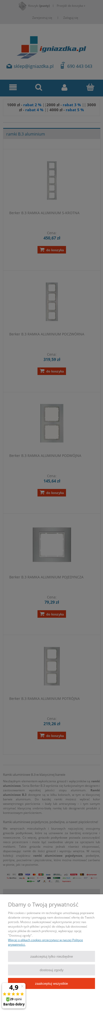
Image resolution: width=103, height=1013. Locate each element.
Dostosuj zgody (52, 970)
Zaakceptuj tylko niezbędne (51, 956)
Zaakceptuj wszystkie (51, 983)
